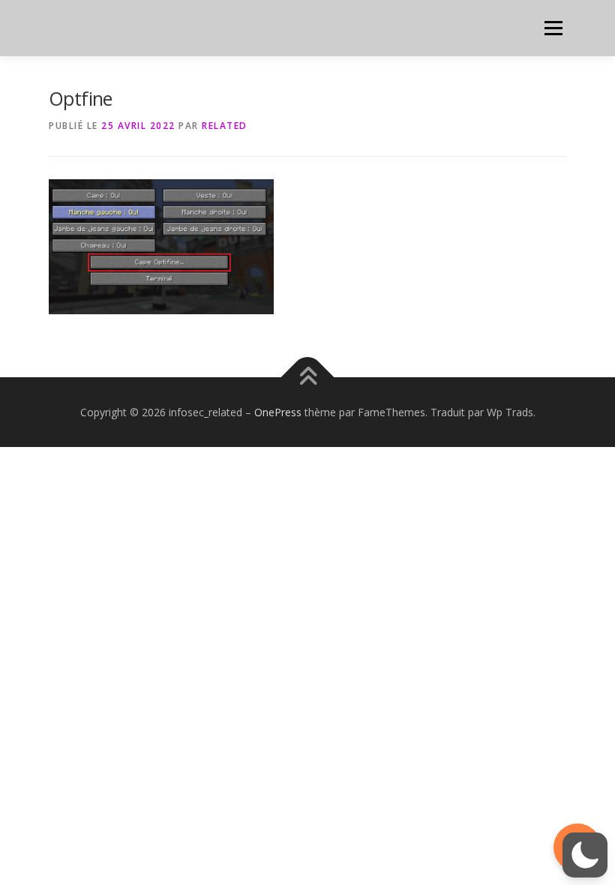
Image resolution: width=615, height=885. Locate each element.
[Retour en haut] (307, 377)
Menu (553, 27)
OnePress (278, 412)
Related (225, 125)
